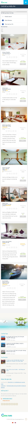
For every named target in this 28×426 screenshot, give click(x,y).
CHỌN (22, 140)
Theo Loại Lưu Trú (9, 24)
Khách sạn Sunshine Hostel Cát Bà (6, 89)
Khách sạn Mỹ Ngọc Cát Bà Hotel (6, 168)
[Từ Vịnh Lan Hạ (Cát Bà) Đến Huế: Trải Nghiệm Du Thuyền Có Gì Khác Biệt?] (3, 362)
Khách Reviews (8, 20)
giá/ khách (10, 340)
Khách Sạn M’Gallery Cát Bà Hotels (6, 204)
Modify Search (8, 16)
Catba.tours (3, 385)
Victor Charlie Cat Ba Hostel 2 (6, 53)
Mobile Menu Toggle (26, 2)
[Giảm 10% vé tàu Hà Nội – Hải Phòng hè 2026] (3, 371)
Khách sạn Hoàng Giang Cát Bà (6, 242)
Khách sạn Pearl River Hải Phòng (6, 125)
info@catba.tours (6, 400)
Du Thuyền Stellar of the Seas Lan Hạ (5, 282)
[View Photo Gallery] (14, 41)
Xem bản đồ (14, 11)
